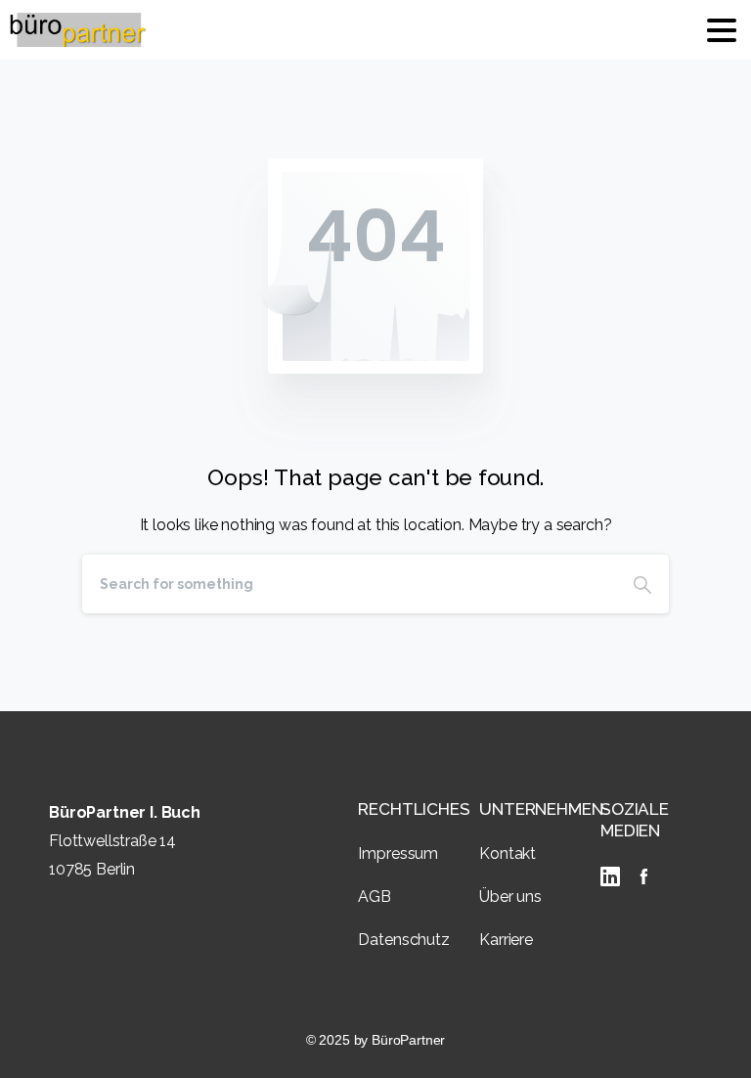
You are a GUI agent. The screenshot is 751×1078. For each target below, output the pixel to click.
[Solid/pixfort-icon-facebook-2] (643, 876)
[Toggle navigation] (721, 30)
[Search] (642, 584)
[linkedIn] (614, 876)
